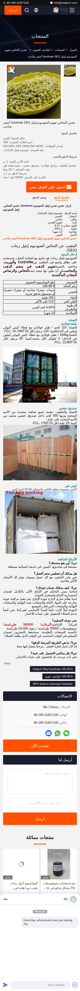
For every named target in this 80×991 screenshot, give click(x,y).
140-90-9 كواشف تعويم (59, 676)
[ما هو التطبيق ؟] (58, 733)
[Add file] (75, 984)
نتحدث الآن (40, 746)
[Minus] (5, 899)
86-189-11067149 (17, 2)
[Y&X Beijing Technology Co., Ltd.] (61, 10)
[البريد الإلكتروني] (48, 733)
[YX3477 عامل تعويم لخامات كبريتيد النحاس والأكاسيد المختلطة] (21, 864)
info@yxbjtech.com (65, 2)
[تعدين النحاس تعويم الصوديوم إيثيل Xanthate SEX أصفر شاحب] (34, 92)
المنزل (73, 49)
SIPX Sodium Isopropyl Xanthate (53, 683)
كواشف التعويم (41, 49)
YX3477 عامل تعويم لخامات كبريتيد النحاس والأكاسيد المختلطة (23, 886)
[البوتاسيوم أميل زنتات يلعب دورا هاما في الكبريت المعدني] (59, 864)
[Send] (5, 984)
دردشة (13, 10)
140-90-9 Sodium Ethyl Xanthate (53, 669)
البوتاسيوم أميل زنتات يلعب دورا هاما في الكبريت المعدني (61, 886)
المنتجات (60, 49)
